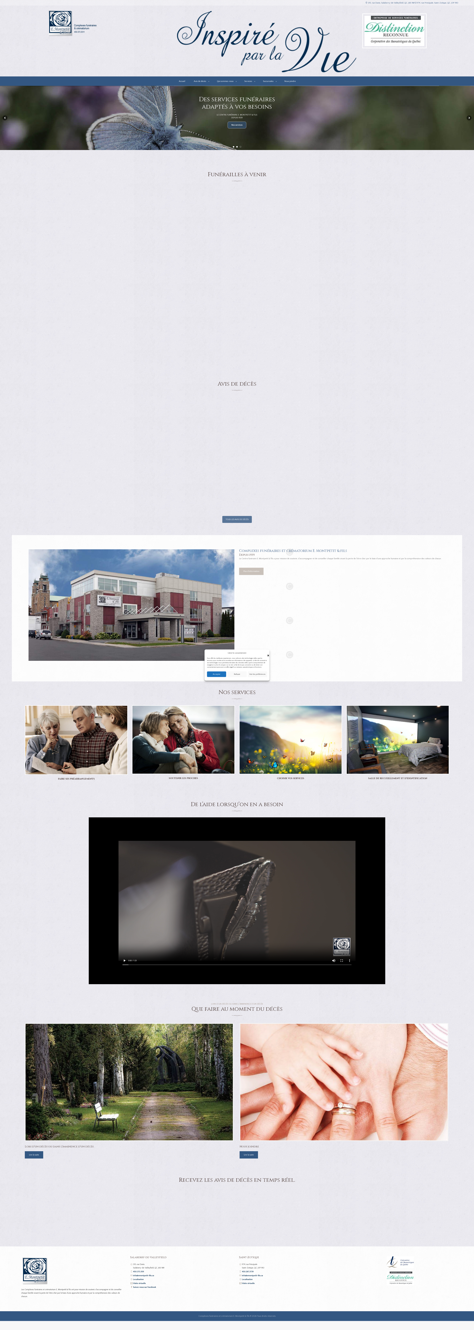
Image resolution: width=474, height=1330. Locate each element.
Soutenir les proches (183, 778)
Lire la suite (34, 1155)
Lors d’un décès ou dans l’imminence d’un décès (59, 1146)
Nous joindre (290, 81)
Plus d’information (251, 571)
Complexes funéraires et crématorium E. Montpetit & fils (223, 1316)
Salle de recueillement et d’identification (397, 778)
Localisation (138, 1279)
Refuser (237, 674)
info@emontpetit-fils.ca (143, 1275)
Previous (24, 605)
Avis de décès (200, 81)
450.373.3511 (138, 1271)
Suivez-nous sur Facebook (144, 1287)
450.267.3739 (248, 1271)
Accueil (182, 81)
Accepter (216, 674)
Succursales (268, 81)
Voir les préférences (257, 674)
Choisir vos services (290, 778)
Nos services (236, 125)
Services (248, 81)
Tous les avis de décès (237, 519)
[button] (266, 653)
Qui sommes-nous (225, 81)
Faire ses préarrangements (76, 778)
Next (238, 605)
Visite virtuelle (139, 1283)
